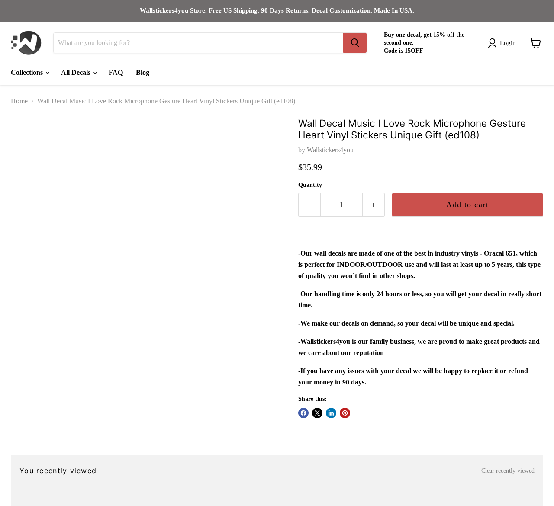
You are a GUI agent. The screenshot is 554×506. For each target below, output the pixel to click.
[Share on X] (317, 413)
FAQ (116, 72)
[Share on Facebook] (303, 413)
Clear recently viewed (508, 471)
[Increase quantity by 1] (374, 205)
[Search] (355, 43)
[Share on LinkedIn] (331, 413)
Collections (28, 72)
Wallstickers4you (330, 150)
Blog (142, 72)
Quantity (310, 185)
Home (19, 101)
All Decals (76, 72)
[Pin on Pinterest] (345, 413)
